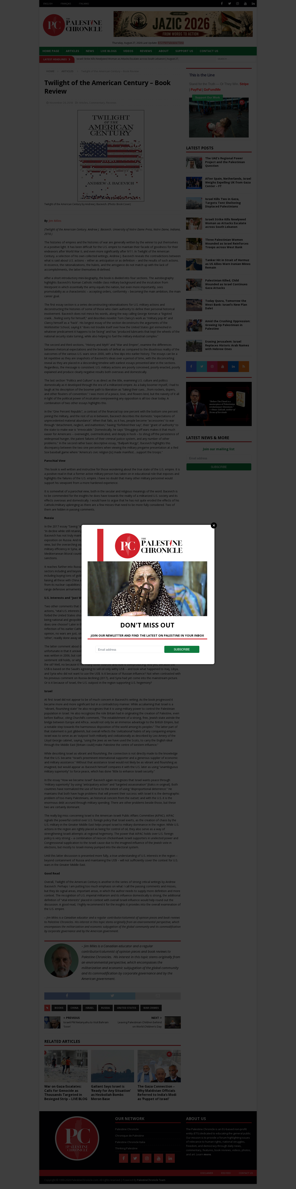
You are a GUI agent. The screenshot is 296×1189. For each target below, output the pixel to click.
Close (214, 525)
